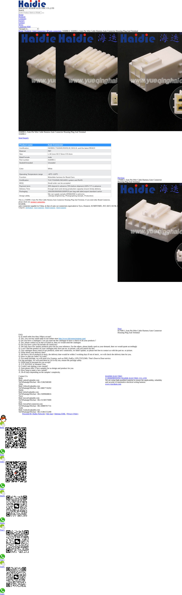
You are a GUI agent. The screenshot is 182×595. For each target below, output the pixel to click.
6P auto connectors (54, 31)
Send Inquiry (24, 138)
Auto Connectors (39, 31)
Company (22, 19)
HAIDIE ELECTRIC (113, 376)
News (21, 25)
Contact (22, 23)
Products (22, 17)
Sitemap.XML (60, 414)
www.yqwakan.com (113, 384)
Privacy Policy (72, 414)
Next (119, 329)
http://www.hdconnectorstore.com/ (72, 338)
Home (21, 15)
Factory (22, 21)
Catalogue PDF (25, 27)
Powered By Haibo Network (33, 414)
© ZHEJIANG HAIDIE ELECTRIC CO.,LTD (126, 378)
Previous (121, 178)
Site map (49, 414)
